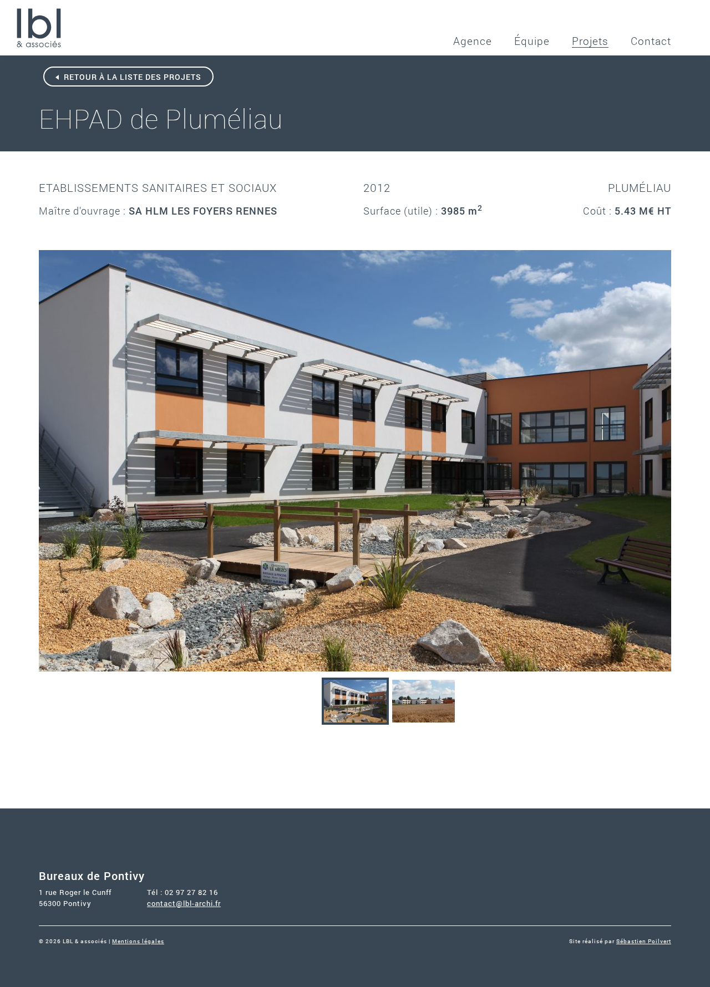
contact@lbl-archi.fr (184, 903)
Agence (472, 41)
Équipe (532, 41)
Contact (651, 41)
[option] (355, 460)
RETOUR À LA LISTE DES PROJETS (131, 77)
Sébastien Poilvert (643, 941)
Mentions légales (138, 941)
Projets (590, 41)
